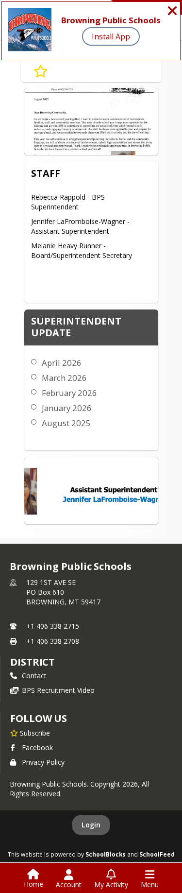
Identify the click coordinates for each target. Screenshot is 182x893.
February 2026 (69, 392)
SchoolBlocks (105, 854)
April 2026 (62, 362)
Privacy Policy (43, 762)
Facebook (37, 747)
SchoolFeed (157, 854)
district (32, 662)
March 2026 (64, 377)
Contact (34, 675)
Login (91, 824)
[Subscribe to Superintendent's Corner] (40, 71)
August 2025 (66, 423)
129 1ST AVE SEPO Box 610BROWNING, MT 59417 (63, 592)
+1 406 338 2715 (52, 626)
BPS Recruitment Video (58, 690)
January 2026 (67, 407)
